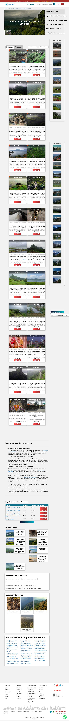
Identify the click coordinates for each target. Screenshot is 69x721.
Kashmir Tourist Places (40, 660)
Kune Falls (36, 146)
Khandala (36, 367)
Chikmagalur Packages (30, 702)
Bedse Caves (36, 209)
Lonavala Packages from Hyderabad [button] (32, 588)
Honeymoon (19, 688)
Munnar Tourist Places (12, 643)
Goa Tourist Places (11, 656)
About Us (6, 711)
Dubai (40, 693)
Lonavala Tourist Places (12, 663)
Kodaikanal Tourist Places (27, 645)
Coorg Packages (31, 688)
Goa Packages (31, 691)
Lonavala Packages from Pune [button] (28, 585)
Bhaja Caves (17, 114)
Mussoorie (57, 227)
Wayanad (57, 148)
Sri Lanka (41, 688)
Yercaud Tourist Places (40, 641)
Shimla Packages (32, 693)
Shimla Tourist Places (12, 645)
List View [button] (10, 47)
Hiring (36, 711)
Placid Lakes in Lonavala (42, 549)
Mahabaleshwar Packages (31, 699)
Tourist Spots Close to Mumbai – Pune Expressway (20, 542)
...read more (17, 73)
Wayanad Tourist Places (12, 653)
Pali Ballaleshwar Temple (17, 399)
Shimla (57, 156)
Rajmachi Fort (18, 177)
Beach (18, 695)
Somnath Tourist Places (40, 640)
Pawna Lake (17, 146)
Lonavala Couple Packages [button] (12, 585)
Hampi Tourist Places (12, 660)
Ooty (57, 174)
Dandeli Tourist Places (40, 643)
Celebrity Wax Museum (17, 336)
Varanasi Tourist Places (26, 653)
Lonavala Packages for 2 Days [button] (13, 579)
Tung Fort (36, 272)
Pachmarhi (57, 235)
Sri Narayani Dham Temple (36, 336)
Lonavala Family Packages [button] (29, 582)
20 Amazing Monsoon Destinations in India (19, 550)
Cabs (6, 694)
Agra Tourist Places (25, 641)
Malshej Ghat (57, 115)
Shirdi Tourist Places (25, 661)
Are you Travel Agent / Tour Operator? (23, 1)
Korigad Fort (17, 304)
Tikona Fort (17, 272)
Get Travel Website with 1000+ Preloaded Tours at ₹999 (42, 1)
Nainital (57, 191)
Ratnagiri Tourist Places (26, 648)
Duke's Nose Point (18, 367)
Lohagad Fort (36, 51)
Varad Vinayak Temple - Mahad (36, 399)
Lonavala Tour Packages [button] (57, 312)
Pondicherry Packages (30, 695)
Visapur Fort (36, 241)
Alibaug (57, 53)
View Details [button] (17, 75)
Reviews (19, 711)
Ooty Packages (31, 689)
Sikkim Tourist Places (39, 658)
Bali (39, 691)
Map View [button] (19, 47)
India (6, 8)
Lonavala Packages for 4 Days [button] (13, 582)
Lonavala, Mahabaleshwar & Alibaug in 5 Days (12, 518)
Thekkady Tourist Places (40, 645)
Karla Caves (17, 51)
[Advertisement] (27, 41)
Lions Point (17, 82)
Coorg (57, 165)
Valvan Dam (36, 304)
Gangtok (57, 253)
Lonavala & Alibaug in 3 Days (12, 513)
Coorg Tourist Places (12, 640)
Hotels (6, 696)
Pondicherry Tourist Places (13, 655)
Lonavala (17, 8)
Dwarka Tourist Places (26, 663)
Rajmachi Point (36, 82)
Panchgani (57, 71)
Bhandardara (57, 106)
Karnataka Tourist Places (40, 652)
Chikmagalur (57, 209)
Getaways (7, 693)
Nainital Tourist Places (26, 640)
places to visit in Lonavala (30, 477)
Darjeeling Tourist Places (26, 647)
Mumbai (57, 80)
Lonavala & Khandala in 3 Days (13, 510)
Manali (57, 244)
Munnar (57, 183)
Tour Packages (7, 688)
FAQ (32, 711)
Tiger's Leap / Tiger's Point (36, 114)
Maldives (41, 696)
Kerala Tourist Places (39, 648)
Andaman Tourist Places (12, 658)
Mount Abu (57, 270)
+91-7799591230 (60, 711)
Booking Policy (26, 711)
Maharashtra (11, 8)
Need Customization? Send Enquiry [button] (59, 315)
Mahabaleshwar (57, 62)
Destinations (8, 691)
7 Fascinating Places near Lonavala (20, 532)
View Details (43, 507)
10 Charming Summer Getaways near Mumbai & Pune (42, 542)
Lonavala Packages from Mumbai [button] (14, 588)
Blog (6, 698)
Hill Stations (19, 689)
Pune (57, 45)
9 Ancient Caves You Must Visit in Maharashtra (42, 532)
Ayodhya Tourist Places (26, 655)
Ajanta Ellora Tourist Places (13, 661)
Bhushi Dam (17, 209)
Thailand (41, 689)
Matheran (57, 88)
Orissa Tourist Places (39, 657)
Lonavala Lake (17, 241)
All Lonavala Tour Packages (27, 522)
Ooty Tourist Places (11, 641)
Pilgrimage (19, 693)
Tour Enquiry (30, 4)
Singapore (41, 695)
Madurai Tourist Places (26, 657)
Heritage (19, 696)
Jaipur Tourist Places (25, 643)
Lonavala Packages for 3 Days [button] (30, 579)
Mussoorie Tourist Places (40, 647)
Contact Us (12, 711)
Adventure (19, 698)
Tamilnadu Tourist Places (41, 650)
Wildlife (18, 691)
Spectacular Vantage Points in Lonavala (19, 566)
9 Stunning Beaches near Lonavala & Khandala (42, 559)
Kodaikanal (57, 262)
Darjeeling (57, 218)
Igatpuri (57, 97)
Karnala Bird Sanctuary (36, 177)
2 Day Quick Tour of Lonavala (13, 507)
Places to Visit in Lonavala (25, 8)
